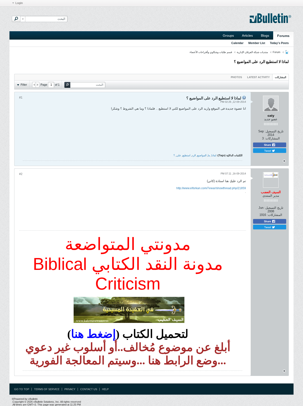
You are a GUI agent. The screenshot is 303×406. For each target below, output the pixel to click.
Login (19, 3)
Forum (276, 52)
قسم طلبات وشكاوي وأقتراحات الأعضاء (211, 52)
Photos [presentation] (236, 77)
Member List (256, 43)
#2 (20, 174)
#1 (20, 97)
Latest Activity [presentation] (258, 77)
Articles (247, 35)
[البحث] (16, 19)
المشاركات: (272, 138)
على (178, 155)
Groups (228, 35)
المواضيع (201, 155)
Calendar (237, 43)
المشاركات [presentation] (280, 77)
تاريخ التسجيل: (274, 131)
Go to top (21, 389)
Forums (283, 36)
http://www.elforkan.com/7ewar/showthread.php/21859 (211, 188)
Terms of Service (46, 389)
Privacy (69, 389)
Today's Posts (279, 43)
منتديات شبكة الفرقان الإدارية (252, 52)
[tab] (280, 77)
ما (209, 155)
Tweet (268, 150)
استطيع (186, 155)
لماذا (213, 155)
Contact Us (88, 389)
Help (105, 389)
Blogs (265, 35)
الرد (194, 155)
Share (268, 144)
